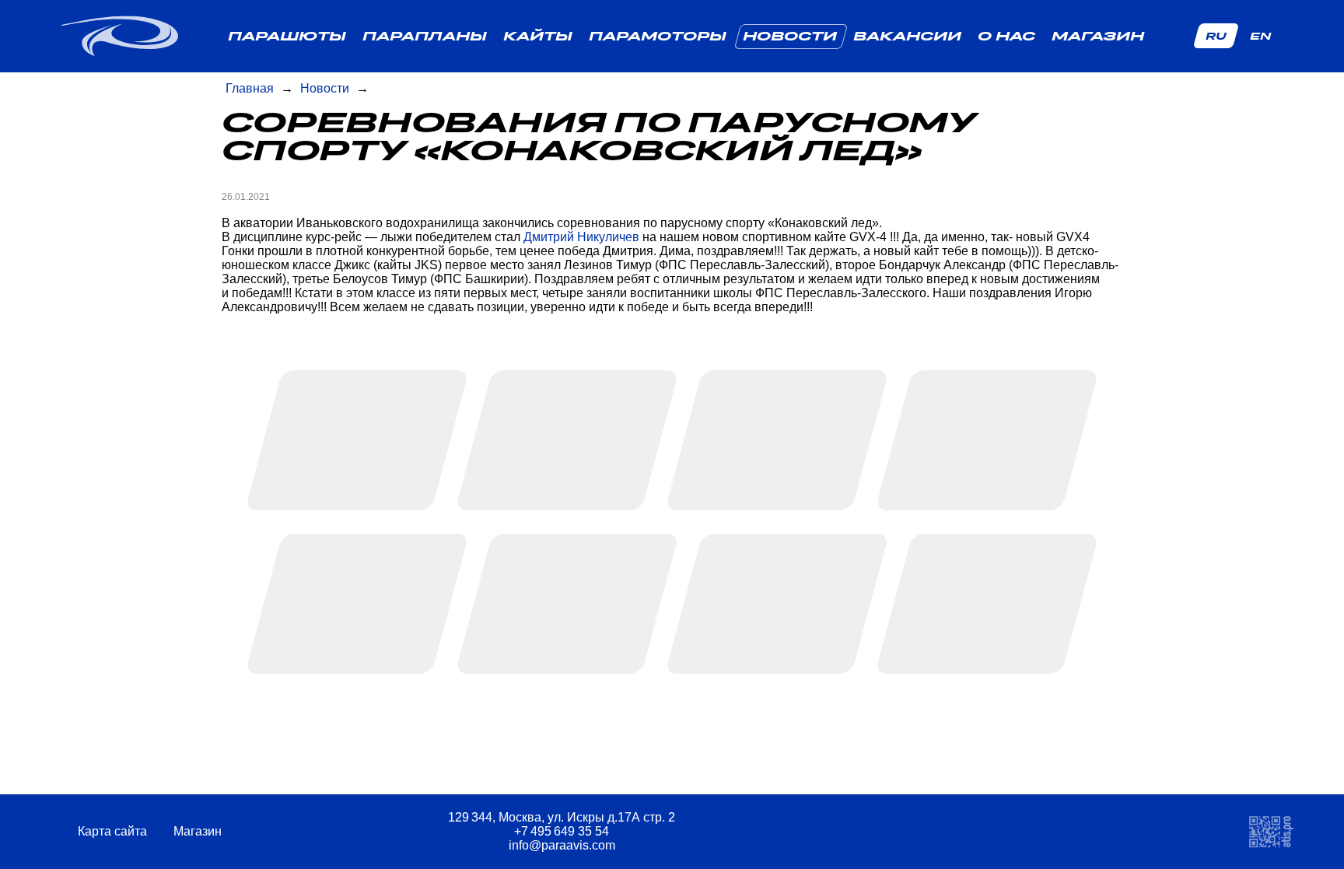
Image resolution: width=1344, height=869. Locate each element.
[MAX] (990, 832)
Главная (250, 88)
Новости (790, 36)
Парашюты (287, 36)
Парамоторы (657, 36)
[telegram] (910, 832)
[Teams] (1029, 832)
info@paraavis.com (562, 845)
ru (1216, 35)
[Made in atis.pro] (1271, 832)
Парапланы (424, 36)
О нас (1006, 36)
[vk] (950, 832)
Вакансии (907, 36)
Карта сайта (114, 831)
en (1260, 35)
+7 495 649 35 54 (561, 831)
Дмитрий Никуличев (581, 237)
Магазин (1098, 36)
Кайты (537, 36)
